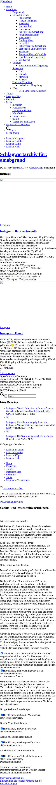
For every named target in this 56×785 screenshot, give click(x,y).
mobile (15, 119)
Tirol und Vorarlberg (22, 82)
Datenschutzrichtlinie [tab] (10, 761)
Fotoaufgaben (19, 107)
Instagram (17, 105)
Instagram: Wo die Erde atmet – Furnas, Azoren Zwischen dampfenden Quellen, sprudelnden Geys (29, 411)
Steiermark (17, 68)
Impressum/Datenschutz (11, 778)
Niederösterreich (20, 15)
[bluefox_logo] (6, 1)
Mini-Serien (18, 113)
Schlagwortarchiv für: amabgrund (23, 157)
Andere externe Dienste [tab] (11, 676)
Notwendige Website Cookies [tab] (14, 565)
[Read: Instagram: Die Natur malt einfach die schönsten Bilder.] (9, 431)
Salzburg (16, 62)
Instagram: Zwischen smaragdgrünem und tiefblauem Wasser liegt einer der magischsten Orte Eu (31, 425)
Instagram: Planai (11, 333)
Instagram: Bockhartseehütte (18, 231)
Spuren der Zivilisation (23, 121)
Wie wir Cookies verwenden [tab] (14, 521)
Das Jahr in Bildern (21, 110)
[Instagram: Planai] (28, 283)
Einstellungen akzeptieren (12, 780)
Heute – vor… (19, 116)
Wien (15, 88)
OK (2, 501)
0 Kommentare (7, 373)
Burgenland (18, 12)
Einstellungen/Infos (13, 501)
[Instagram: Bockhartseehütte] (28, 180)
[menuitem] (31, 6)
